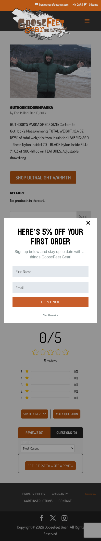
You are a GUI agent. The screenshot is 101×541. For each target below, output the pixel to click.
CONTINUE (50, 302)
